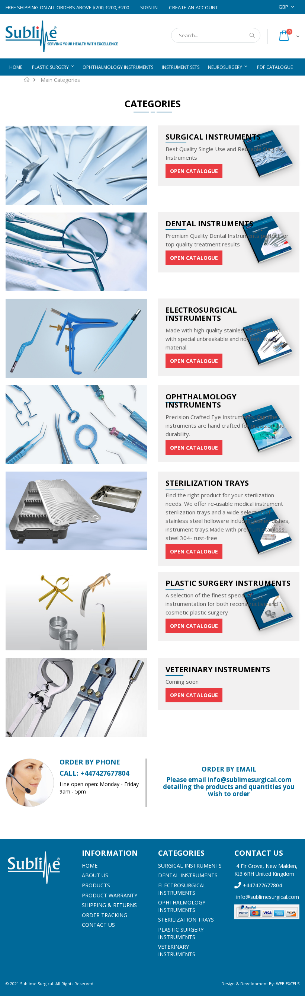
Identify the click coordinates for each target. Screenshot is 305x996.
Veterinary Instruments (176, 950)
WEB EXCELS (287, 983)
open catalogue (194, 171)
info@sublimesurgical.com (267, 896)
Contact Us (98, 924)
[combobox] (215, 35)
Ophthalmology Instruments (181, 906)
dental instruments (188, 875)
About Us (95, 875)
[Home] (38, 867)
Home (27, 79)
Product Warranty (109, 895)
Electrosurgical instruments (182, 889)
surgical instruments (190, 865)
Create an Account (193, 7)
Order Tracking (104, 915)
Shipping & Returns (109, 905)
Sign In (149, 7)
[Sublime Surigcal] (62, 36)
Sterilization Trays (186, 919)
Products (96, 885)
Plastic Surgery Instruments (180, 933)
